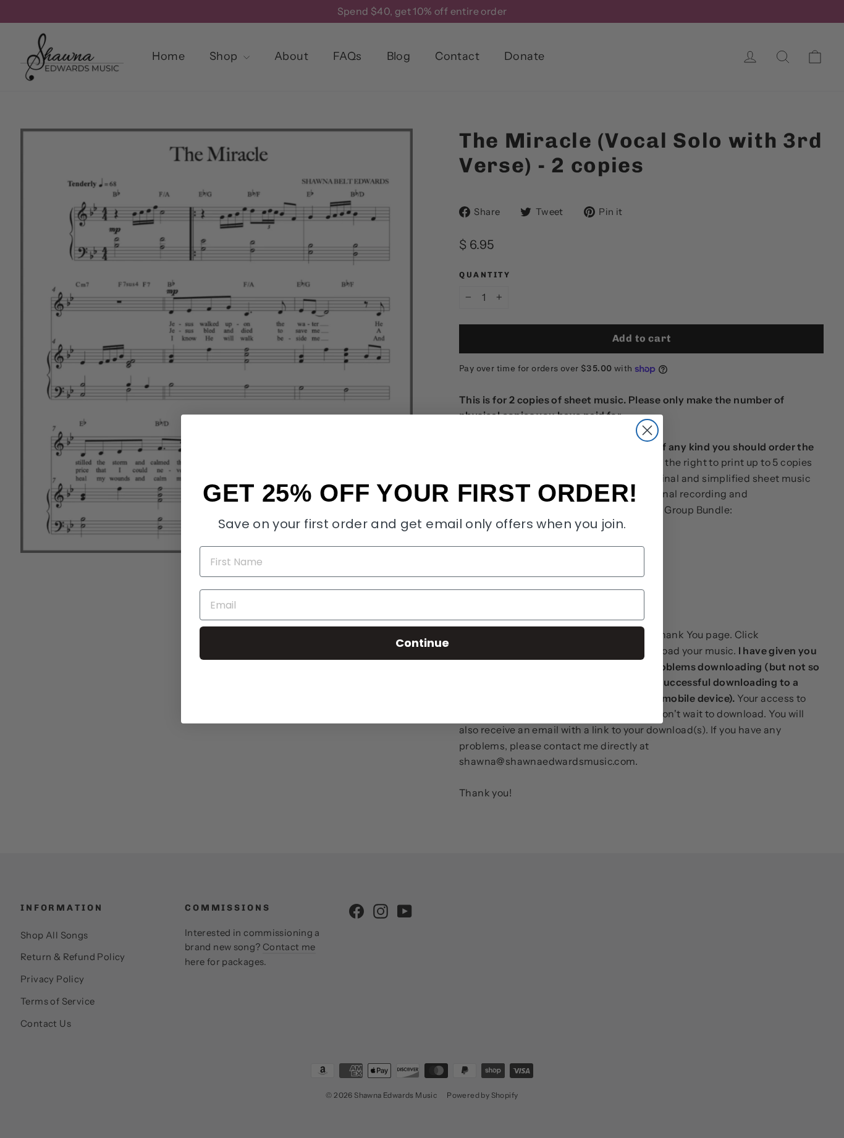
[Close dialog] (647, 430)
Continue (422, 643)
